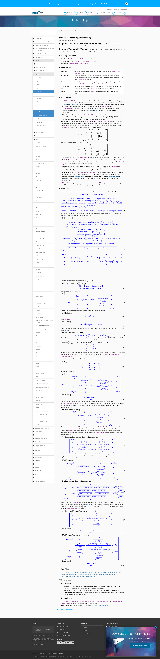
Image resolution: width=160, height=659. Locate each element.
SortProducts (39, 370)
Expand (38, 248)
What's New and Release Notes (43, 41)
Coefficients (39, 183)
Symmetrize (39, 390)
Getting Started (39, 38)
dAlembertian (39, 214)
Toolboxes (37, 474)
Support (63, 30)
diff (37, 228)
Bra (37, 170)
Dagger (38, 211)
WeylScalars (40, 129)
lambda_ (39, 98)
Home (59, 30)
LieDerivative (39, 317)
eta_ (38, 84)
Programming (38, 431)
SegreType (39, 122)
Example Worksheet (41, 146)
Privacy (67, 656)
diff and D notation (40, 231)
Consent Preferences (74, 656)
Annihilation (39, 156)
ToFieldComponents (41, 400)
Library (38, 310)
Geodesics (38, 272)
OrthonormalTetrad (42, 115)
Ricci (37, 356)
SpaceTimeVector (40, 373)
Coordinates (39, 197)
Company (85, 637)
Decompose (39, 218)
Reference (37, 460)
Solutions (85, 630)
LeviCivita (38, 307)
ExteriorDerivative (40, 252)
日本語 (56, 653)
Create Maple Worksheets (41, 45)
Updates (38, 135)
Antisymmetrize (40, 163)
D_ (37, 204)
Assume (38, 166)
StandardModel (40, 70)
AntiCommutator (40, 159)
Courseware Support (41, 64)
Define (37, 221)
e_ (37, 81)
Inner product (39, 283)
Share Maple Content (40, 53)
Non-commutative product (42, 329)
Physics (37, 60)
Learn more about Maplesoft (38, 644)
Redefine (38, 353)
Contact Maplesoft (112, 9)
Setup (37, 363)
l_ (37, 94)
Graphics (37, 435)
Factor (37, 255)
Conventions (39, 194)
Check (37, 177)
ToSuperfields (39, 404)
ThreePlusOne (40, 132)
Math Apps (37, 450)
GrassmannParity (40, 276)
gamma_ (39, 88)
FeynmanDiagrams (41, 259)
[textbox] (114, 117)
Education (37, 453)
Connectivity (38, 442)
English (40, 653)
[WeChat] (73, 642)
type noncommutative (41, 421)
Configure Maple (39, 471)
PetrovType (40, 118)
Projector (38, 346)
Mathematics (38, 57)
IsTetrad (39, 91)
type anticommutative (41, 414)
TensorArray (39, 394)
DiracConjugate (40, 238)
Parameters (39, 336)
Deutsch (51, 653)
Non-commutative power (42, 325)
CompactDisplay (40, 190)
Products (85, 627)
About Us (35, 623)
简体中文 (61, 653)
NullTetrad (39, 112)
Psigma (38, 349)
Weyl (37, 424)
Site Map (89, 656)
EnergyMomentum (40, 245)
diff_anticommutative (41, 235)
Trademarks (83, 656)
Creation (38, 200)
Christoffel (39, 180)
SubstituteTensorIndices (42, 383)
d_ (36, 207)
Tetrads (38, 74)
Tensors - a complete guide (42, 397)
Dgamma (38, 224)
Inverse (38, 289)
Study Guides (38, 457)
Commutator (39, 187)
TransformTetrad (41, 125)
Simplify (38, 366)
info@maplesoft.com (65, 635)
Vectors (38, 139)
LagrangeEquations (41, 303)
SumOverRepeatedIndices (42, 387)
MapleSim (37, 477)
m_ (37, 101)
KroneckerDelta (40, 300)
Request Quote (123, 9)
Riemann (38, 359)
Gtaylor (38, 279)
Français (45, 653)
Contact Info (60, 623)
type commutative (40, 418)
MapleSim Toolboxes (40, 481)
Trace (37, 407)
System (37, 464)
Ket (37, 293)
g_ (36, 265)
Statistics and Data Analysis (42, 428)
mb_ (38, 105)
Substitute (38, 377)
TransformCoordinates (42, 411)
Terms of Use (61, 656)
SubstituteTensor (40, 380)
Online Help (70, 30)
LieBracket (38, 313)
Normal (38, 332)
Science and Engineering (41, 438)
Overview (39, 77)
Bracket (38, 173)
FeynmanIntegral (40, 67)
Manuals (37, 467)
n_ (37, 108)
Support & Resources (87, 633)
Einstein (38, 242)
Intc (37, 286)
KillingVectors (39, 296)
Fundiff (38, 262)
